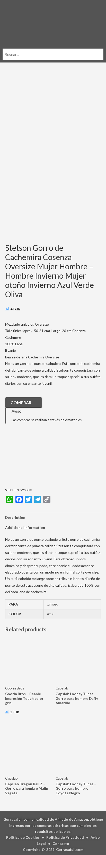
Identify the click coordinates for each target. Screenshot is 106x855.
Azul (50, 614)
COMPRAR (21, 402)
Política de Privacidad (65, 837)
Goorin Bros (14, 688)
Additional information (25, 527)
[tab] (53, 517)
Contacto (60, 843)
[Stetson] (31, 457)
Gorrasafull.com (69, 849)
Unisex (52, 604)
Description (15, 517)
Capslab (62, 688)
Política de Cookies (23, 837)
